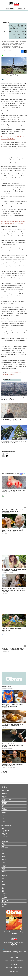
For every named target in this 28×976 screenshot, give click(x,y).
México (2, 815)
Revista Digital (4, 836)
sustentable (12, 374)
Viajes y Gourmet (4, 847)
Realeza (2, 876)
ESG (2, 806)
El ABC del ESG (4, 861)
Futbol (2, 827)
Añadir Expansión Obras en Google (10, 55)
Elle (2, 887)
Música (2, 846)
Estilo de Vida (4, 904)
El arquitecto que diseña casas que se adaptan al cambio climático (12, 420)
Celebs (2, 891)
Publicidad (14, 957)
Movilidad (3, 856)
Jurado (2, 906)
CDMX (2, 818)
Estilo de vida (4, 893)
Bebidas (3, 898)
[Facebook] (22, 51)
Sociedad (3, 823)
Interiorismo (4, 793)
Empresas (3, 797)
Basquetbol (3, 831)
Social (2, 853)
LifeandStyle (4, 809)
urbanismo (5, 374)
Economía (3, 800)
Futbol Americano (5, 830)
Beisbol (3, 828)
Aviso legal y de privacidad (14, 961)
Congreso (3, 817)
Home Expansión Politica (6, 799)
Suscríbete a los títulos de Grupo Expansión (14, 932)
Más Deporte (4, 833)
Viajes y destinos (4, 900)
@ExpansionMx (12, 456)
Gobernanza (3, 855)
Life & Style (4, 839)
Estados (3, 820)
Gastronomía (4, 897)
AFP (7, 454)
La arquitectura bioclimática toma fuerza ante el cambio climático (13, 441)
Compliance (14, 964)
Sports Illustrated (6, 825)
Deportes (3, 843)
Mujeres (3, 808)
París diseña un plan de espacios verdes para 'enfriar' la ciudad (13, 398)
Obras (3, 786)
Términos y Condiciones (14, 967)
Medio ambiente (4, 852)
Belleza (2, 881)
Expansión (4, 796)
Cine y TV (3, 844)
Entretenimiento (4, 841)
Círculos (3, 878)
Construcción (10, 8)
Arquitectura (6, 22)
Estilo (2, 840)
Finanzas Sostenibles (5, 858)
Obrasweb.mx (15, 944)
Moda (2, 880)
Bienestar (3, 903)
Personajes (3, 901)
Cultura (3, 884)
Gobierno (3, 814)
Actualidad (3, 866)
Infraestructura (5, 790)
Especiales (3, 871)
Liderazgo (3, 868)
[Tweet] (25, 51)
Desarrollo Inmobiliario (6, 789)
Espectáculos (4, 875)
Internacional (4, 802)
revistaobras (12, 944)
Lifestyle (3, 834)
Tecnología (3, 803)
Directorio (14, 971)
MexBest (3, 896)
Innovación (3, 859)
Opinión (3, 821)
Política (3, 812)
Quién (3, 874)
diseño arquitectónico (15, 372)
